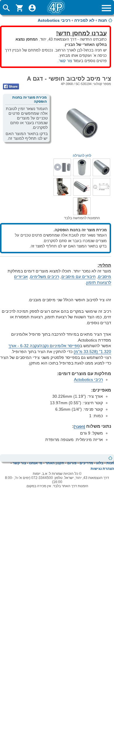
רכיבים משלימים (44, 276)
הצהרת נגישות (102, 469)
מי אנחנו (35, 463)
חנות (102, 20)
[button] (101, 175)
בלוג (99, 463)
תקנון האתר (54, 463)
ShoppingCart (19, 7)
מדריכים (86, 463)
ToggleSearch (6, 7)
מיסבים (104, 276)
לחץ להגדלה (82, 156)
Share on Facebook (11, 86)
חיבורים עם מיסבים (78, 276)
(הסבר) (79, 427)
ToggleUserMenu (32, 7)
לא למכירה (84, 20)
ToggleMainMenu (106, 7)
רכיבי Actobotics (54, 20)
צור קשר (65, 61)
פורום (72, 463)
